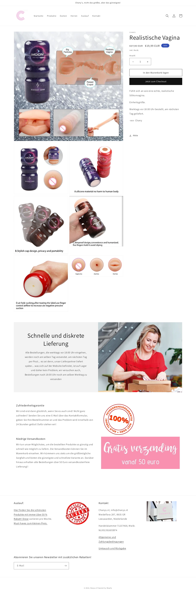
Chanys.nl (93, 588)
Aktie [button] (135, 135)
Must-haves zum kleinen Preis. (30, 523)
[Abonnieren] (65, 565)
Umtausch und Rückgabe (112, 548)
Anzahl (132, 55)
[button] (167, 15)
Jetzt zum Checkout (155, 81)
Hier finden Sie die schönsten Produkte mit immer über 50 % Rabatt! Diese (30, 514)
